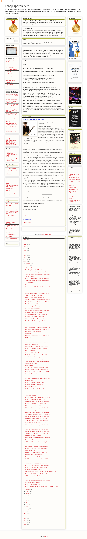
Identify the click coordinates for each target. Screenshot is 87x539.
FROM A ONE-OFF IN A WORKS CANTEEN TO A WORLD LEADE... (42, 486)
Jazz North (8, 71)
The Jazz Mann (9, 84)
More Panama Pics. (29, 333)
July (27, 495)
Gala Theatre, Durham (74, 177)
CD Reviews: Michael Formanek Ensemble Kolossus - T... (38, 427)
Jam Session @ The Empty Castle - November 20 (36, 314)
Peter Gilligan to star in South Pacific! (33, 331)
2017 (25, 259)
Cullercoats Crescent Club (74, 172)
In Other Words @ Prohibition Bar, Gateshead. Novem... (37, 374)
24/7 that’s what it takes (30, 282)
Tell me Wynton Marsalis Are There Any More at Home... (37, 414)
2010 (25, 522)
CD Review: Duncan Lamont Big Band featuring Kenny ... (38, 274)
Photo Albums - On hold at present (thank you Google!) (12, 208)
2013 (25, 516)
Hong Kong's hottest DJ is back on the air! (34, 454)
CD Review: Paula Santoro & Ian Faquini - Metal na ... (37, 465)
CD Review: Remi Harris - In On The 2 (33, 391)
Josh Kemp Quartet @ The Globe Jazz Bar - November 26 (37, 287)
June (27, 498)
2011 (25, 520)
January (27, 509)
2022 (25, 248)
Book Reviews (9, 236)
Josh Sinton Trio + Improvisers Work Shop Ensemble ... (37, 367)
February (28, 506)
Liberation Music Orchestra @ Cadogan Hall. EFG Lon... (37, 335)
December (28, 263)
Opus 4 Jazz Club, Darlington (73, 192)
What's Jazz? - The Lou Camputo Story (33, 295)
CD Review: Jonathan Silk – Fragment (33, 469)
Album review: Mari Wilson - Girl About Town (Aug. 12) (12, 124)
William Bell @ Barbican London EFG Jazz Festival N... (37, 323)
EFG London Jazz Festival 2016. (32, 308)
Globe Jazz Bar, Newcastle (74, 179)
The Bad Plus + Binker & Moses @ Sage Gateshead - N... (37, 420)
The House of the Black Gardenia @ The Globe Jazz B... (37, 280)
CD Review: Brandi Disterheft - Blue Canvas (35, 399)
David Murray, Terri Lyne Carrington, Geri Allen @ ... (37, 320)
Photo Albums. (9, 188)
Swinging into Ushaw (30, 284)
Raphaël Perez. (9, 141)
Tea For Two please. (29, 276)
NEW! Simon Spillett (10, 80)
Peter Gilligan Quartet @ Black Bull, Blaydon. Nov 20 (37, 329)
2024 (25, 244)
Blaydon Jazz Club (73, 169)
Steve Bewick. (9, 151)
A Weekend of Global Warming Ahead (33, 312)
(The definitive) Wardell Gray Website (11, 61)
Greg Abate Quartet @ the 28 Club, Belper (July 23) (11, 98)
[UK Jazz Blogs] (13, 34)
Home (43, 229)
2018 (25, 257)
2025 (25, 242)
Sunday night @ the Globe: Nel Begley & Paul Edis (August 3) (12, 114)
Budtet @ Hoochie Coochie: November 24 (34, 297)
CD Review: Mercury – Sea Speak (32, 484)
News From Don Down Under (32, 344)
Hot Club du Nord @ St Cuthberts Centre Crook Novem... (37, 397)
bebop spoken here (17, 6)
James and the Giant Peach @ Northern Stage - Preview (37, 325)
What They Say (9, 228)
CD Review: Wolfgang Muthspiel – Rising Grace (36, 478)
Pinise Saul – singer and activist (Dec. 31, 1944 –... (36, 306)
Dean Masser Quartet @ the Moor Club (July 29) (12, 105)
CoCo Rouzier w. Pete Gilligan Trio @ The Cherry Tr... (37, 418)
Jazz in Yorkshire (9, 217)
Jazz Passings (9, 75)
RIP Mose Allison (29, 365)
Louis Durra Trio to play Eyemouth (32, 410)
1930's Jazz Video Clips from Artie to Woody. (11, 231)
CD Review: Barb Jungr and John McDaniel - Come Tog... (38, 480)
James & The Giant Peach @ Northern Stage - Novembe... (37, 299)
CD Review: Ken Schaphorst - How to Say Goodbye (36, 429)
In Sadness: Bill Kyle (29, 439)
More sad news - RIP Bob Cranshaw (33, 456)
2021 (25, 250)
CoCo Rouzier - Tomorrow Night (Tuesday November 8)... (37, 437)
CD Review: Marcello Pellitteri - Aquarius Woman (36, 340)
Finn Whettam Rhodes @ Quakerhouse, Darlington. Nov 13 (38, 359)
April (27, 502)
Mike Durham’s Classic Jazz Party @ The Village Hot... (37, 401)
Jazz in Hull (71, 185)
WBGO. (7, 155)
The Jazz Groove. (9, 153)
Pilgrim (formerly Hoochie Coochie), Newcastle (74, 195)
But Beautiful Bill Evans (30, 393)
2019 (25, 255)
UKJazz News (9, 86)
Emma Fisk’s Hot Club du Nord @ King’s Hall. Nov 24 (37, 301)
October (27, 489)
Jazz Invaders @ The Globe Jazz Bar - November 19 (36, 342)
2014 (25, 513)
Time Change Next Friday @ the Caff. (33, 269)
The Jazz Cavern (9, 166)
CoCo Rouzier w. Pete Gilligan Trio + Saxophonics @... (37, 463)
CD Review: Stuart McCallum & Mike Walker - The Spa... (38, 473)
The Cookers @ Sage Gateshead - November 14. (35, 376)
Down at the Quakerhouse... (31, 386)
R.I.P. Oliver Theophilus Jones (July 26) (11, 102)
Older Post (62, 229)
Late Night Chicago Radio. (11, 154)
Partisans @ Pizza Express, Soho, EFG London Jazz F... (37, 369)
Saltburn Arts (71, 198)
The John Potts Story (10, 234)
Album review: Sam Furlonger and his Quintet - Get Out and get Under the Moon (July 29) (12, 109)
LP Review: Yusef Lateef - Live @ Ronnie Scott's (36, 448)
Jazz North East (9, 73)
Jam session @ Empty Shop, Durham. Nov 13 (35, 352)
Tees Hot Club (9, 82)
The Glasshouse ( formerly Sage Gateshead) (74, 201)
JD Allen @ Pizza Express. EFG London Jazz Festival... (37, 318)
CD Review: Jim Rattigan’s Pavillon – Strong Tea (36, 467)
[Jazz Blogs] (76, 34)
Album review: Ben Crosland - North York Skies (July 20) (12, 95)
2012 (25, 518)
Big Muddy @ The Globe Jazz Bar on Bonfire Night (36, 452)
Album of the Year (29, 267)
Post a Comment (27, 222)
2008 (25, 527)
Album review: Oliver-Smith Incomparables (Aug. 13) (12, 127)
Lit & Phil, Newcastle (73, 189)
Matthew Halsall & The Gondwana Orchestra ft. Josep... (37, 354)
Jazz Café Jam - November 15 (31, 363)
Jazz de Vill (8, 152)
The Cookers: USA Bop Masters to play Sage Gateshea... (37, 433)
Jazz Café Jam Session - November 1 (33, 482)
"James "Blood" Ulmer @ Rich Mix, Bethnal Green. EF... (37, 361)
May (27, 500)
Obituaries (8, 220)
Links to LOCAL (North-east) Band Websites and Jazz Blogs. (12, 212)
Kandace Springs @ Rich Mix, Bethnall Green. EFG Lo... (37, 371)
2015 (25, 511)
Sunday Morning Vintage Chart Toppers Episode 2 (36, 388)
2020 (25, 253)
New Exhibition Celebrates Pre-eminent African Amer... (37, 310)
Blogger (46, 536)
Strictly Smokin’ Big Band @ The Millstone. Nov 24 (36, 289)
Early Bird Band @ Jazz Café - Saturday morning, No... (37, 446)
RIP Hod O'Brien (29, 337)
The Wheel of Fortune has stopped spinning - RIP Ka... (37, 459)
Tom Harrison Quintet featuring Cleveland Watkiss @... (37, 272)
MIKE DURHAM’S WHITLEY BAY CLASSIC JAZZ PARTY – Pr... (40, 471)
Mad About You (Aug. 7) (11, 117)
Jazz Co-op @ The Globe (11, 69)
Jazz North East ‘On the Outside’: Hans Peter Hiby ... (36, 422)
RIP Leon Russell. (29, 380)
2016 (25, 261)
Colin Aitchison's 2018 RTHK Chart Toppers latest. (11, 182)
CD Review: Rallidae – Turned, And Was (34, 384)
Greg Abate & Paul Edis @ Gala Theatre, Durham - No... (37, 378)
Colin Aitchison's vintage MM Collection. (12, 186)
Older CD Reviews (10, 205)
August (27, 493)
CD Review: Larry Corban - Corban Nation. (34, 316)
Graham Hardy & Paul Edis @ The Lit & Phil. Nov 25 (37, 293)
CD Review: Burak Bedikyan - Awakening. (34, 382)
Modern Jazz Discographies (12, 238)
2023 (25, 246)
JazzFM (7, 156)
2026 (25, 239)
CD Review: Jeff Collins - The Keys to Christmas (36, 444)
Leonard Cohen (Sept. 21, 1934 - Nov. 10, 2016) (35, 403)
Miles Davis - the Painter (30, 450)
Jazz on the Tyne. (10, 160)
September (28, 491)
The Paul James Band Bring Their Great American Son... (37, 461)
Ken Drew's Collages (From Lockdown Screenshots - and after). (12, 143)
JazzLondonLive (9, 78)
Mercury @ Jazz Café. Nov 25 (31, 291)
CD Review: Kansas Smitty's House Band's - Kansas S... (37, 278)
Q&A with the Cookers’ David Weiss (33, 435)
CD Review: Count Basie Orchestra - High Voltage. (36, 348)
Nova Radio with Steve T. (11, 168)
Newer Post (26, 229)
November (28, 265)
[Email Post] (28, 215)
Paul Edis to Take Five (30, 350)
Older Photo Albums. (11, 140)
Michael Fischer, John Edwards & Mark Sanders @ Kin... (37, 405)
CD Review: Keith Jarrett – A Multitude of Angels (36, 442)
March (27, 504)
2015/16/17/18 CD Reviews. (12, 203)
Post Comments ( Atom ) (46, 234)
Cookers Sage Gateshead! (30, 395)
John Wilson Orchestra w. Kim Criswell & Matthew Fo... (37, 327)
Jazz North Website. (10, 215)
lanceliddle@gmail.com (74, 288)
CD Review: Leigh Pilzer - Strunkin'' (33, 475)
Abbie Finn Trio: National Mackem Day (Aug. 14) (11, 131)
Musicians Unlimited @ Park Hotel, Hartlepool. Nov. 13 (37, 346)
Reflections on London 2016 (31, 303)
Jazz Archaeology (10, 67)
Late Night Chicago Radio (11, 170)
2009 (25, 524)
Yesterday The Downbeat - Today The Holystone (35, 357)
